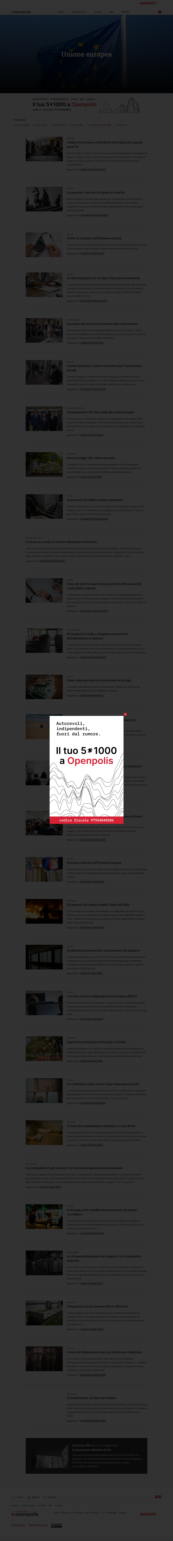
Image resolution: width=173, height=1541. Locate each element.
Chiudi (123, 714)
